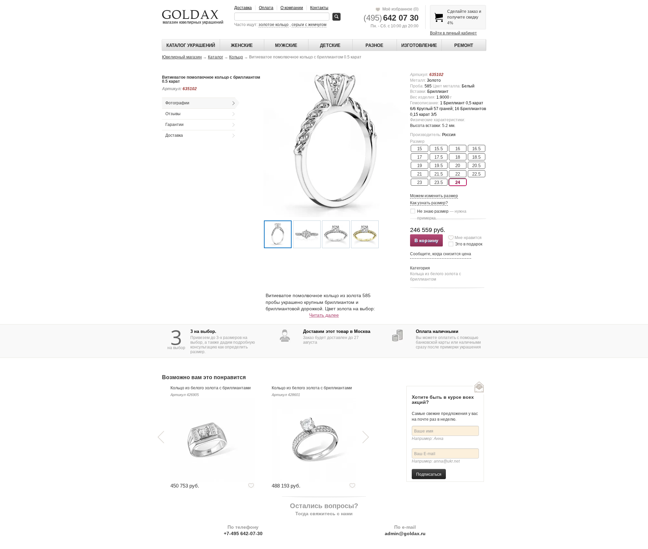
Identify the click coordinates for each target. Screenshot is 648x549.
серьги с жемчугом (309, 24)
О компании (291, 7)
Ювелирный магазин (182, 57)
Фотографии (177, 103)
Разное (374, 45)
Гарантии (174, 124)
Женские (242, 45)
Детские (330, 45)
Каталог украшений (190, 45)
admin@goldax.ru (405, 533)
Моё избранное (399, 9)
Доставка (243, 7)
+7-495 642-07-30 (243, 533)
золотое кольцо (274, 24)
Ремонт (463, 45)
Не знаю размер (441, 212)
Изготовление (419, 45)
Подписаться (428, 474)
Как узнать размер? (429, 203)
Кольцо (236, 57)
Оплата (266, 7)
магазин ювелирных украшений (192, 22)
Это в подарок (468, 244)
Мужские (286, 45)
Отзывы (173, 113)
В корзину (426, 240)
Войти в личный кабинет (453, 33)
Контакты (319, 7)
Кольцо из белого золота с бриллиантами (210, 388)
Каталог (215, 57)
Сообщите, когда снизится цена (440, 254)
